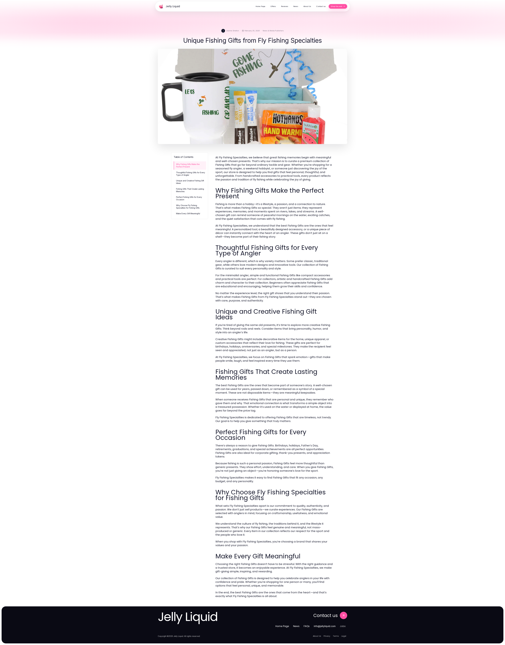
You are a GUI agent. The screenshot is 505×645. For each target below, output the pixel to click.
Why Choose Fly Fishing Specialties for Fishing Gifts (188, 206)
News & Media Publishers (273, 31)
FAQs (307, 626)
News (296, 626)
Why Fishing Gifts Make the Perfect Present (188, 165)
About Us (317, 636)
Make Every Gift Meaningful (188, 213)
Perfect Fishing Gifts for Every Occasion (189, 198)
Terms (336, 636)
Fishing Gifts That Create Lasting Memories (190, 190)
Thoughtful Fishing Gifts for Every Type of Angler (190, 173)
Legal (343, 636)
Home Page (282, 626)
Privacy (327, 636)
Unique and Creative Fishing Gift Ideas (190, 182)
